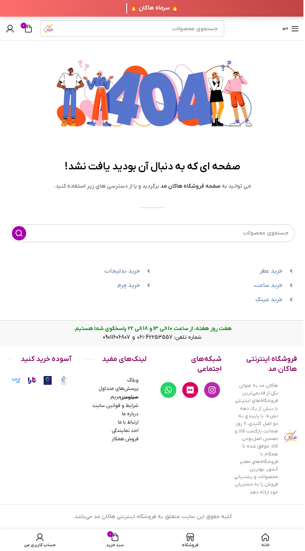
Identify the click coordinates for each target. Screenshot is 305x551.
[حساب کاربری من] (10, 28)
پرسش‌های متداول (118, 388)
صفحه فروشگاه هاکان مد (190, 186)
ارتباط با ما (128, 422)
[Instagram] (212, 390)
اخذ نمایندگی (125, 430)
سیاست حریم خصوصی (124, 397)
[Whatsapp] (168, 390)
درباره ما (130, 414)
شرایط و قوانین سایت (116, 405)
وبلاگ (133, 380)
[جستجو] (48, 28)
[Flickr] (190, 390)
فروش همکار (125, 439)
